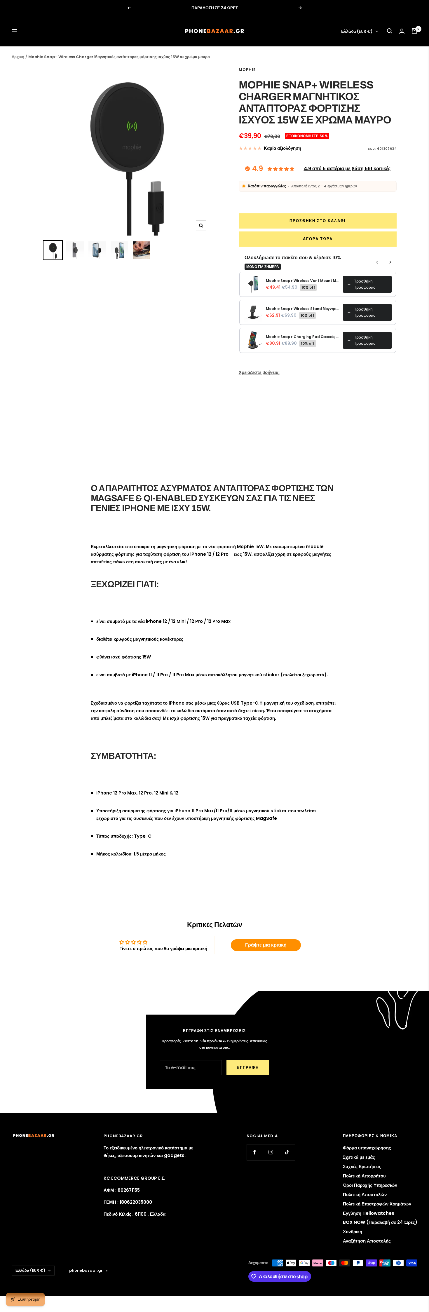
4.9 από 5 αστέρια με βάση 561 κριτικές (347, 168)
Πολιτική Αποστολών (365, 1194)
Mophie (247, 69)
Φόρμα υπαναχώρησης (367, 1148)
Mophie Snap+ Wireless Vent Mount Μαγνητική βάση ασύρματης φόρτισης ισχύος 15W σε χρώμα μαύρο (302, 280)
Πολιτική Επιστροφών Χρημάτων (377, 1204)
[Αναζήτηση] (389, 31)
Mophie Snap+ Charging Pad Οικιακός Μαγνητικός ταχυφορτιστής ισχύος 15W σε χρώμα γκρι (302, 336)
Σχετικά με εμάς (359, 1157)
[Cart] (414, 31)
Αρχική (18, 57)
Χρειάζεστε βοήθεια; (259, 372)
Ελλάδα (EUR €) (357, 31)
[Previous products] (377, 262)
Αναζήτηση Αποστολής (367, 1241)
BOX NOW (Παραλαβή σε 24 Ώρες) (380, 1222)
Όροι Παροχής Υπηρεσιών (370, 1185)
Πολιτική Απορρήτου (364, 1176)
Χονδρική (352, 1232)
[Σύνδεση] (401, 31)
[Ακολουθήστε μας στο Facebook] (255, 1152)
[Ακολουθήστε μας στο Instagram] (271, 1152)
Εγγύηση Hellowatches (368, 1213)
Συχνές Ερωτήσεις (362, 1166)
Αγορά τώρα (318, 239)
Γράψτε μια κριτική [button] (266, 945)
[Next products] (390, 262)
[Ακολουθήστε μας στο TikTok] (287, 1152)
